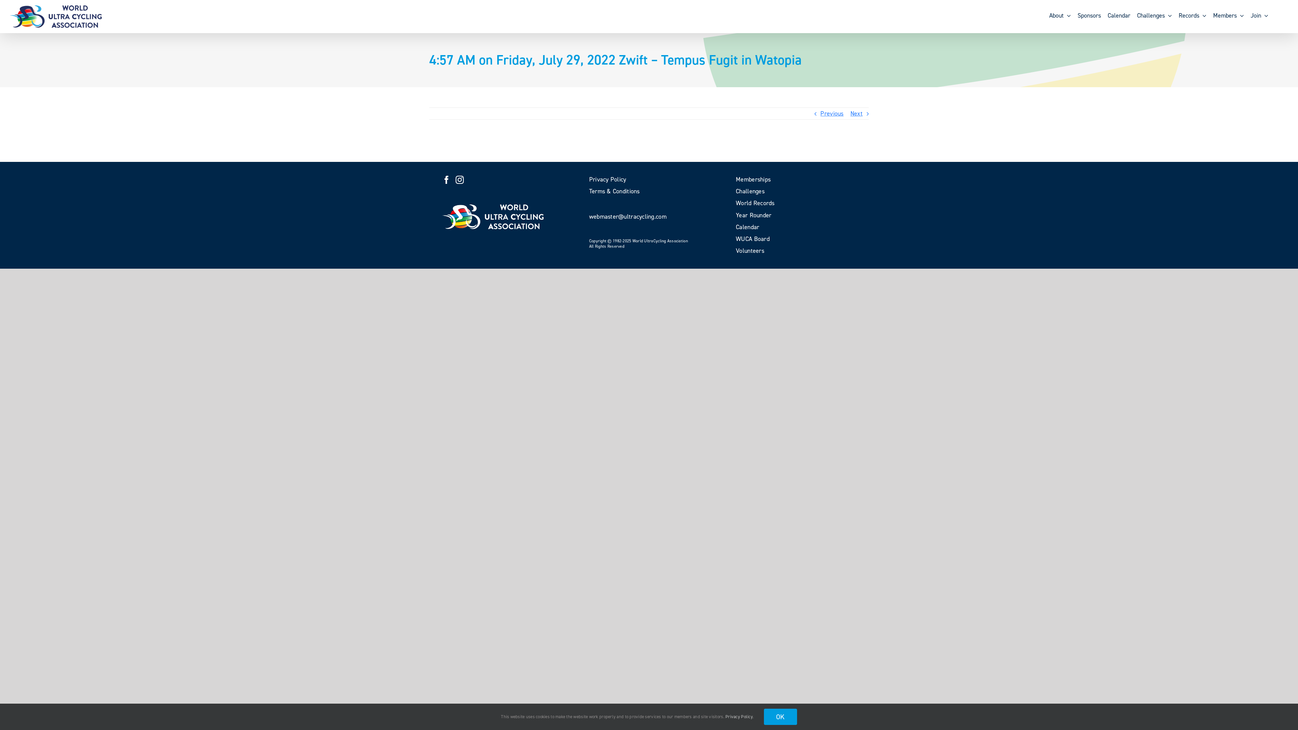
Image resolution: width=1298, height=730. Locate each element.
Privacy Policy (739, 717)
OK (780, 716)
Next (856, 114)
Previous (831, 114)
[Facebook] (446, 179)
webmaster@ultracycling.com (628, 217)
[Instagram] (459, 179)
